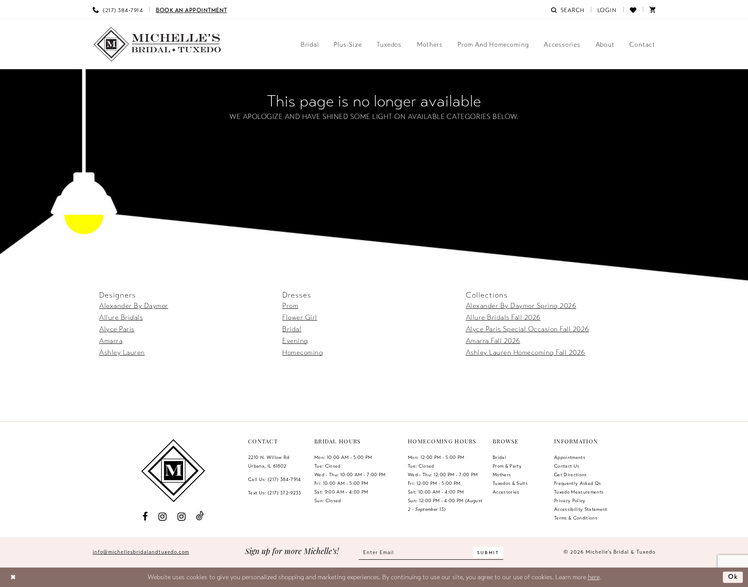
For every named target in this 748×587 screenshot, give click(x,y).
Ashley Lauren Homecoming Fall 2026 (525, 352)
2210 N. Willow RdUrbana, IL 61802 (269, 461)
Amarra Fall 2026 (493, 341)
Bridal (291, 329)
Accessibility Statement (580, 509)
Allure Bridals (121, 317)
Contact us (566, 466)
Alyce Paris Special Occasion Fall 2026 (527, 329)
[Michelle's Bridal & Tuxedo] (157, 44)
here (594, 577)
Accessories (506, 492)
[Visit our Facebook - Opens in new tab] (145, 516)
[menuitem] (117, 9)
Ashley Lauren (122, 352)
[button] (607, 9)
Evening (295, 341)
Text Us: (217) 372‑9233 (274, 493)
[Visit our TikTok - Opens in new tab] (200, 516)
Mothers (502, 475)
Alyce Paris (117, 329)
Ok (733, 577)
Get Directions (570, 475)
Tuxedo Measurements (578, 492)
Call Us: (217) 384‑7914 (274, 479)
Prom (290, 306)
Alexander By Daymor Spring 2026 (521, 306)
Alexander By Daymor (133, 306)
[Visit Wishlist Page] (633, 9)
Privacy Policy (570, 500)
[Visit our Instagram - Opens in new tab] (163, 516)
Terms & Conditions (575, 518)
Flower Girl (299, 317)
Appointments (569, 457)
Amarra (111, 341)
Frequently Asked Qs (577, 483)
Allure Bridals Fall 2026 (503, 317)
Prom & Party (507, 466)
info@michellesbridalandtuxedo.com (141, 552)
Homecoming (302, 352)
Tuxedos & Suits (510, 483)
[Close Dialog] (13, 577)
